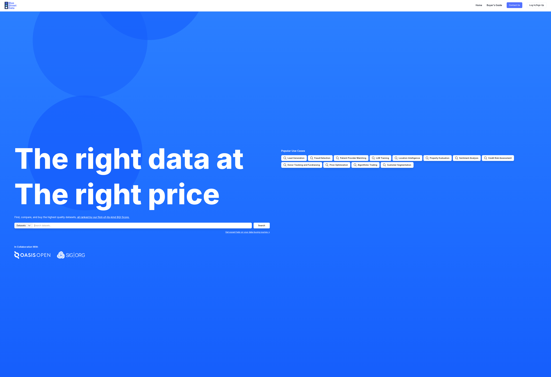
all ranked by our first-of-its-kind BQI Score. (103, 217)
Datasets (21, 225)
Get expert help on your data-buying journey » (247, 232)
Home (479, 5)
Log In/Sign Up (536, 5)
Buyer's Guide (494, 5)
